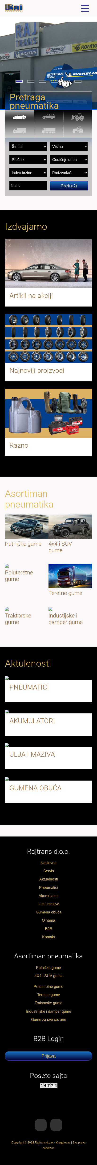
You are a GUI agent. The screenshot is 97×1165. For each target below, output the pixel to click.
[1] (19, 81)
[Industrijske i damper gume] (77, 117)
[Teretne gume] (48, 131)
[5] (66, 81)
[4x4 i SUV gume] (48, 117)
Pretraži (69, 185)
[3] (42, 81)
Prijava (48, 1056)
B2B (48, 929)
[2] (31, 81)
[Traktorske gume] (77, 131)
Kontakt (48, 937)
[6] (78, 81)
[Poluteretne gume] (19, 131)
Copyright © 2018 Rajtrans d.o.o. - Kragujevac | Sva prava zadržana (48, 1145)
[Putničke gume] (19, 117)
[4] (54, 81)
